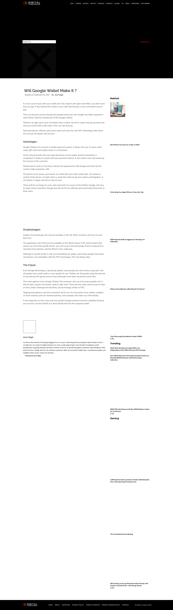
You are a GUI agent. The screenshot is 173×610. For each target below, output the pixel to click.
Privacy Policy (78, 605)
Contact (125, 605)
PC (122, 3)
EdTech (85, 3)
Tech (72, 3)
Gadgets (109, 3)
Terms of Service (93, 605)
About (57, 605)
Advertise (66, 605)
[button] (39, 23)
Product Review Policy (111, 605)
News (127, 3)
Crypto (93, 3)
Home (51, 605)
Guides (117, 3)
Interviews (135, 3)
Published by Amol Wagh (33, 356)
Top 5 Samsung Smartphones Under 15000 (126, 336)
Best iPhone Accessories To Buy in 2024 (125, 145)
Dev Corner (145, 3)
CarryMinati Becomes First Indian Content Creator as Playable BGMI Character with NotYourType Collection (129, 358)
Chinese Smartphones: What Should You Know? (127, 289)
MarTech (101, 3)
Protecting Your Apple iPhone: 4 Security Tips (127, 192)
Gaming (78, 3)
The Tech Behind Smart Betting (121, 534)
